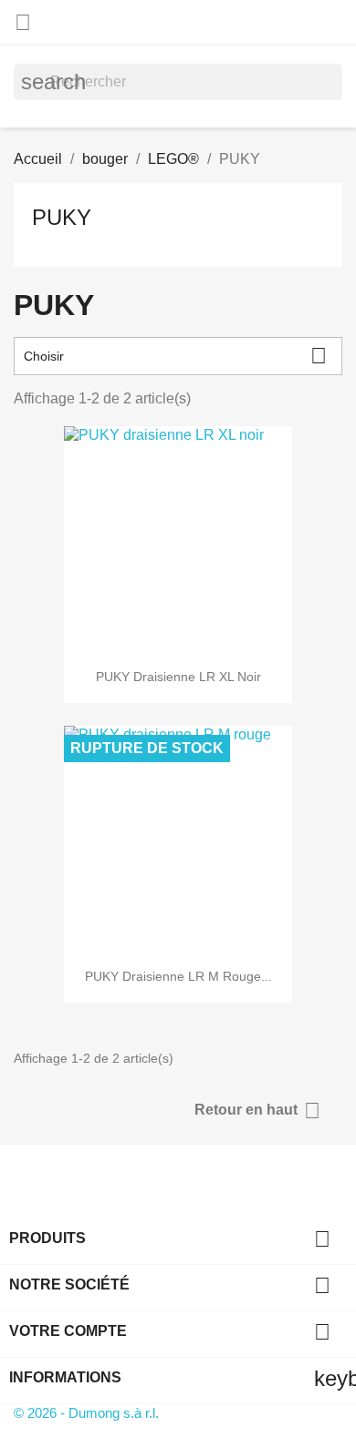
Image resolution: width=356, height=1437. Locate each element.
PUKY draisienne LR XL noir (178, 676)
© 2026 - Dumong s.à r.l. (86, 1413)
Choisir (175, 355)
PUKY (61, 217)
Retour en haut (257, 1110)
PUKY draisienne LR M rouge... (178, 976)
